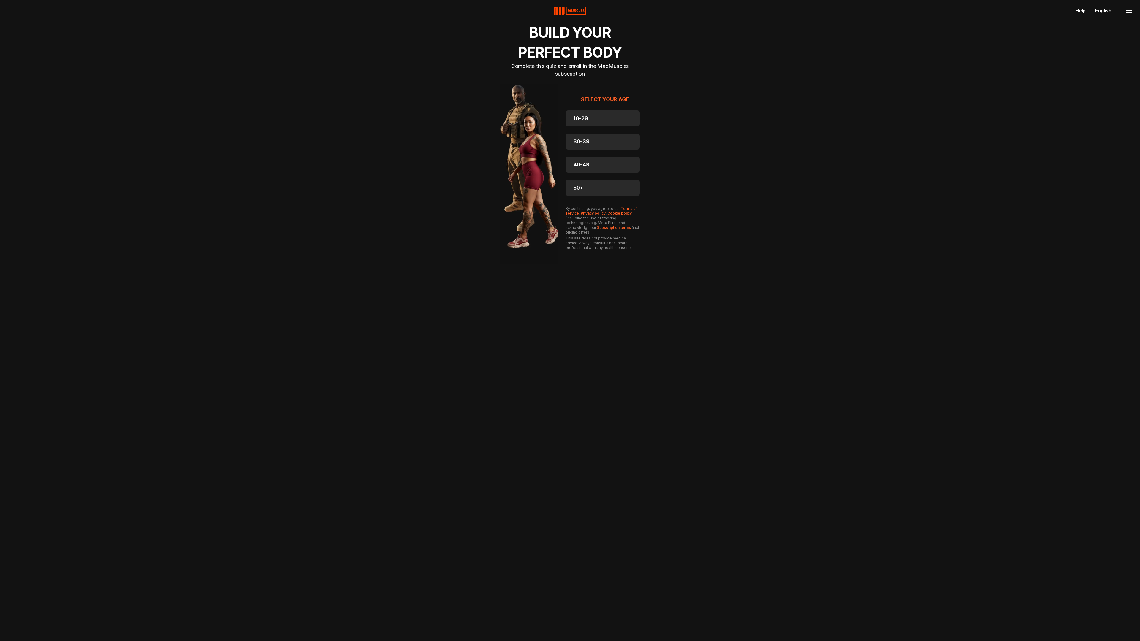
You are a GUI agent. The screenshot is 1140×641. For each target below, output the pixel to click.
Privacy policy (593, 213)
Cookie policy (619, 213)
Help (1080, 11)
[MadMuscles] (570, 10)
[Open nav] (1129, 11)
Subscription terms (614, 227)
